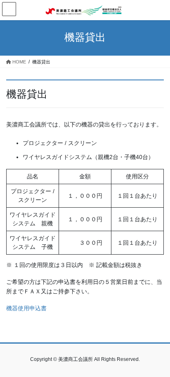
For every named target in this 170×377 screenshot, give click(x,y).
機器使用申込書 (26, 308)
